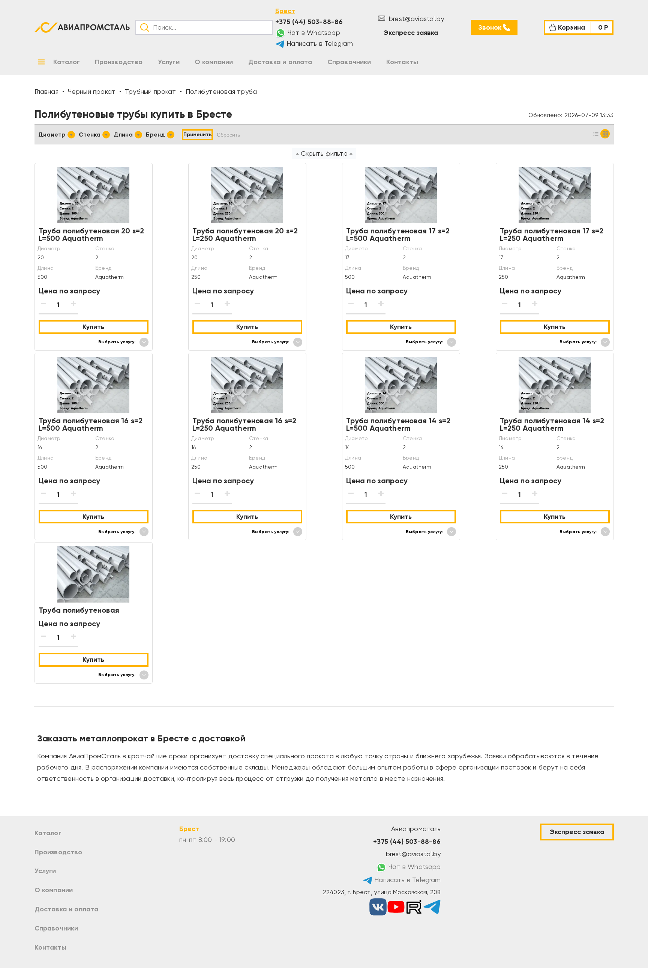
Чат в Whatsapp (313, 32)
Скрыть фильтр (324, 153)
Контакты (50, 947)
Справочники (56, 928)
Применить (197, 134)
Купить (93, 327)
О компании (53, 890)
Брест (285, 11)
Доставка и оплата (66, 909)
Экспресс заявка (411, 33)
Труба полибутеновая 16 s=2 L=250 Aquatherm (244, 424)
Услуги (45, 871)
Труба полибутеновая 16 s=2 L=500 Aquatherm (91, 424)
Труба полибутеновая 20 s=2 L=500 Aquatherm (91, 234)
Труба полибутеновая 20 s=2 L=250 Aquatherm (245, 234)
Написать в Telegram (319, 43)
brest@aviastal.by (415, 19)
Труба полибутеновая (79, 610)
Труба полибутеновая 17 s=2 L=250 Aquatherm (552, 234)
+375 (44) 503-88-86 (309, 22)
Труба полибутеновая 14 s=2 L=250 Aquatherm (552, 424)
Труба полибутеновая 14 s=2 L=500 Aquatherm (398, 424)
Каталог (48, 833)
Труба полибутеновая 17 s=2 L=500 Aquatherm (398, 234)
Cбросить (228, 135)
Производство (58, 852)
